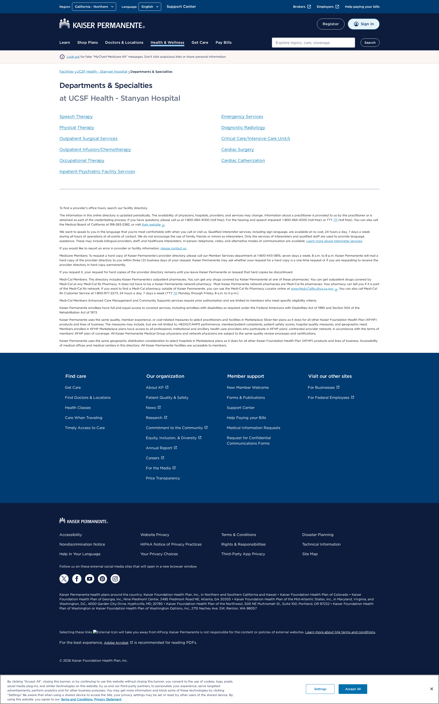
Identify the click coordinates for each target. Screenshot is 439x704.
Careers (152, 458)
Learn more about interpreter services (334, 241)
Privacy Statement (107, 699)
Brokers (299, 6)
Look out (73, 56)
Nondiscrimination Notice (82, 544)
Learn (64, 42)
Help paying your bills (362, 6)
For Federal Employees (328, 397)
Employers (325, 6)
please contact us (173, 248)
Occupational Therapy (81, 160)
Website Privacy (154, 535)
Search (370, 42)
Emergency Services (242, 116)
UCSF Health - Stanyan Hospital (102, 71)
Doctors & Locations (124, 42)
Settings (320, 689)
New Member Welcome (248, 387)
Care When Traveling (83, 418)
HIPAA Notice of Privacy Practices (171, 544)
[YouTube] (89, 578)
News (151, 407)
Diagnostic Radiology (243, 127)
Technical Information (321, 544)
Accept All (353, 689)
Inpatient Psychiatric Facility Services (97, 171)
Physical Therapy (76, 127)
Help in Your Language (79, 554)
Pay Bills (224, 42)
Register (331, 24)
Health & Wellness (167, 42)
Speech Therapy (76, 116)
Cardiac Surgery (237, 149)
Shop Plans (87, 42)
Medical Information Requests (253, 428)
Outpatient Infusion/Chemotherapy (95, 149)
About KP (155, 387)
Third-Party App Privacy (243, 554)
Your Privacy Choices (159, 554)
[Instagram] (115, 578)
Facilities (66, 71)
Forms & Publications (246, 397)
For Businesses (321, 387)
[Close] (432, 689)
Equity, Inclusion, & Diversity (171, 438)
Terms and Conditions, (77, 699)
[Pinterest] (102, 578)
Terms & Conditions (238, 535)
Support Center (181, 6)
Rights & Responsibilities (243, 544)
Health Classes (78, 407)
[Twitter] (64, 578)
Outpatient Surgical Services (88, 138)
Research (154, 418)
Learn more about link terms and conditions (340, 632)
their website (151, 224)
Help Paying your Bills (246, 418)
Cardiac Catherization (243, 160)
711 (335, 220)
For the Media (158, 468)
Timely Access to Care (85, 428)
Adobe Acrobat (116, 642)
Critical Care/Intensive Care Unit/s (255, 138)
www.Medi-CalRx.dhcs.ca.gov (312, 288)
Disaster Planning (318, 535)
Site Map (310, 554)
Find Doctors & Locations (88, 397)
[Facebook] (76, 578)
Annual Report (159, 448)
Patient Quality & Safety (167, 397)
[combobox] (313, 43)
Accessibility (70, 535)
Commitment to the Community (174, 428)
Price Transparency (163, 478)
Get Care (200, 42)
